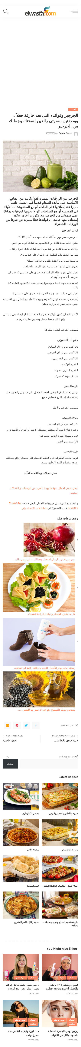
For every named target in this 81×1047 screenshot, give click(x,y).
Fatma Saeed (65, 133)
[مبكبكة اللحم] (21, 832)
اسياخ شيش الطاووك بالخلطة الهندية (61, 885)
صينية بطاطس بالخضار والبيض (63, 813)
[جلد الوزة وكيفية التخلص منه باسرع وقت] (21, 1013)
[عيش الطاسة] (21, 868)
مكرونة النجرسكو (70, 849)
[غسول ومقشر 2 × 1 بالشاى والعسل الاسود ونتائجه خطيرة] (60, 967)
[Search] (7, 11)
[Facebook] (36, 725)
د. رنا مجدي (20, 978)
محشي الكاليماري (30, 813)
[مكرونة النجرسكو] (60, 832)
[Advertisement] (40, 59)
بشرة (62, 978)
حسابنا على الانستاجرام (35, 508)
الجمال (73, 109)
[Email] (7, 725)
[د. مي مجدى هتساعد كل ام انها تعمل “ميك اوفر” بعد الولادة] (21, 967)
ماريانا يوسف (59, 1020)
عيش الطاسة (33, 885)
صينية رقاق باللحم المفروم (26, 922)
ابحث (10, 763)
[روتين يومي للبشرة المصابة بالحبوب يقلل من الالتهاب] (60, 1013)
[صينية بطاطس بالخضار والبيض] (60, 796)
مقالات (72, 1024)
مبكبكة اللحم (33, 849)
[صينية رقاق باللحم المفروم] (21, 905)
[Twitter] (26, 725)
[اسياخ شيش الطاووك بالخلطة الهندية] (60, 868)
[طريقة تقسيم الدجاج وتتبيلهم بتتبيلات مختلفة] (60, 905)
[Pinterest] (17, 725)
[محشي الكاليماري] (21, 796)
